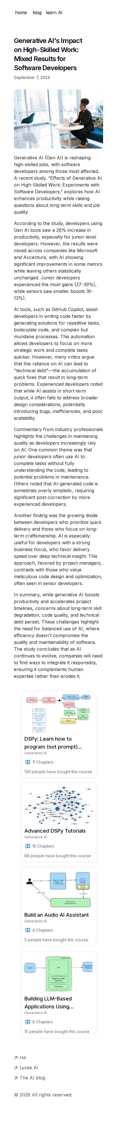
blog (37, 12)
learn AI (54, 12)
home (21, 12)
